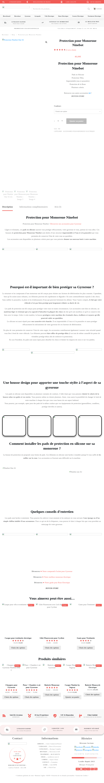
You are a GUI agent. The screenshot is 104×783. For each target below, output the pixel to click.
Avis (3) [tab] (57, 207)
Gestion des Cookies (82, 775)
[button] (46, 42)
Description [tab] (7, 207)
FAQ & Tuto (50, 767)
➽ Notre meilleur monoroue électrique (56, 577)
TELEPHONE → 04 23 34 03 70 (50, 754)
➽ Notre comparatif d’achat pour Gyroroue (56, 571)
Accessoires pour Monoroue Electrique (79, 131)
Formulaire (50, 762)
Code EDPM (50, 765)
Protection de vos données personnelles (63, 775)
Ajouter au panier (76, 121)
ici (90, 93)
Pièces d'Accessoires (50, 746)
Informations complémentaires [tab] (33, 207)
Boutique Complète (50, 749)
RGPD (48, 775)
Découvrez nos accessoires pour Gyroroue (65, 224)
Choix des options (18, 648)
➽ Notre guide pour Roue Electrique (56, 583)
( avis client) (71, 50)
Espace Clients (50, 759)
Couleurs (57, 106)
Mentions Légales (40, 775)
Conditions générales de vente (25, 775)
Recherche (89, 9)
